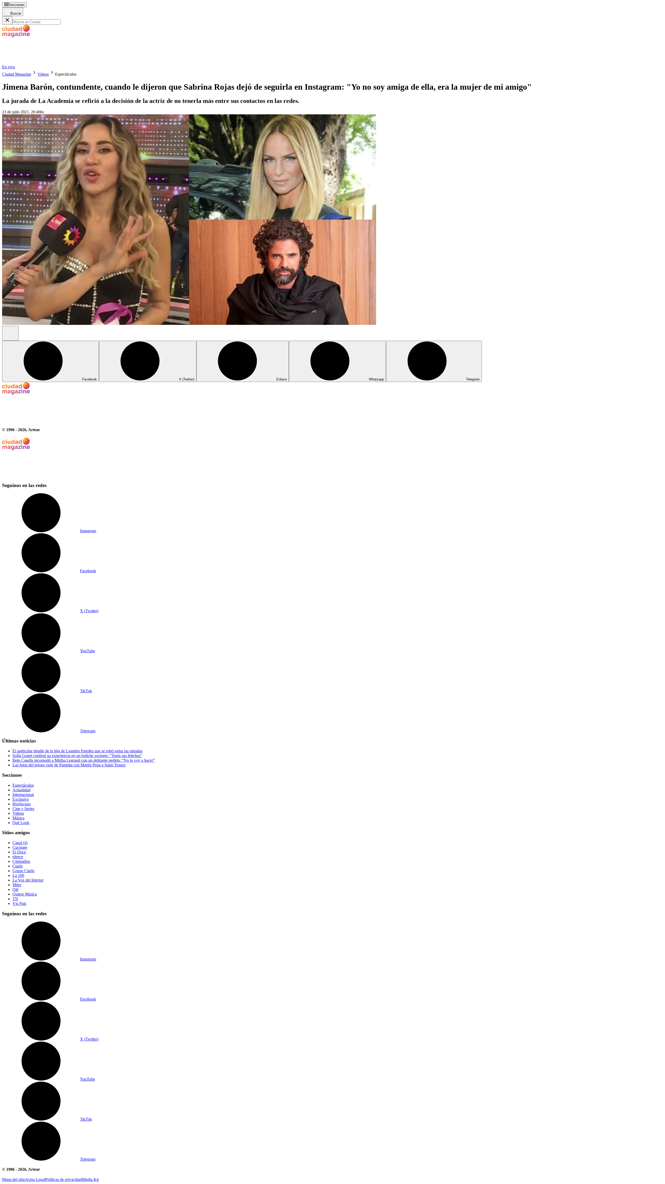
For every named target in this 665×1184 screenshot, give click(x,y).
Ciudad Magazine (16, 74)
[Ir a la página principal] (41, 62)
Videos (43, 74)
